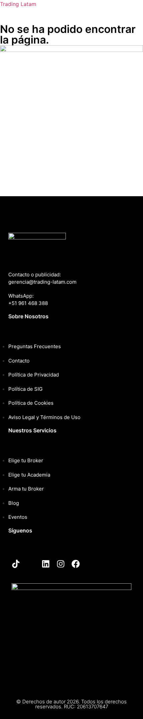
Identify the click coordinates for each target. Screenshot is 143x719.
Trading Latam (18, 4)
